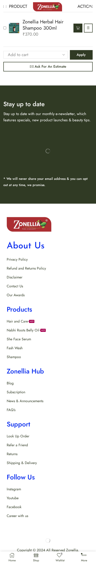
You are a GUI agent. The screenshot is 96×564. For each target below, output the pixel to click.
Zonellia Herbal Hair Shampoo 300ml (43, 25)
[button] (4, 6)
